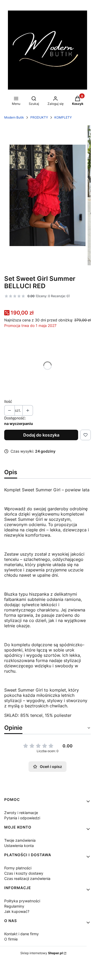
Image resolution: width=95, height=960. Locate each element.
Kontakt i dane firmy (21, 934)
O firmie (11, 939)
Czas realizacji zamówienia (27, 878)
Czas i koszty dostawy (23, 873)
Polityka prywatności (22, 901)
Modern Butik (14, 117)
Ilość (8, 401)
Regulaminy (14, 906)
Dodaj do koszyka (41, 435)
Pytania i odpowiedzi (22, 818)
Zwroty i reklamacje (21, 812)
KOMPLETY (63, 117)
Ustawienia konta (19, 845)
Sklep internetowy (41, 953)
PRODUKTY (39, 117)
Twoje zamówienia (20, 840)
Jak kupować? (16, 911)
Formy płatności (17, 868)
